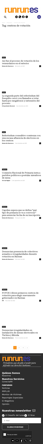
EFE (3, 300)
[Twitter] (26, 440)
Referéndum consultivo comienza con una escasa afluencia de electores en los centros (21, 138)
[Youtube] (17, 440)
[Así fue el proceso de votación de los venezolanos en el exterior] (21, 44)
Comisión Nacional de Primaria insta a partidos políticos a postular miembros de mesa (21, 175)
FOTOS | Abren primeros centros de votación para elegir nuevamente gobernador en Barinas (20, 295)
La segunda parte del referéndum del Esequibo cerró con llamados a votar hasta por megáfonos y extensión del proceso (21, 99)
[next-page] (27, 347)
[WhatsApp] (20, 17)
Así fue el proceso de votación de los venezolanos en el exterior (20, 62)
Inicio (3, 22)
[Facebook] (23, 17)
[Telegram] (16, 17)
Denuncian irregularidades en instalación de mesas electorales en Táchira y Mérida (20, 332)
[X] (26, 17)
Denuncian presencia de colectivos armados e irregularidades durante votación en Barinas (20, 254)
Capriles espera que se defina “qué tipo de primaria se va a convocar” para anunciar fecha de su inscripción (21, 212)
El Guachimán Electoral (8, 106)
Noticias (5, 169)
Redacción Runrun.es (8, 66)
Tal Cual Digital (6, 180)
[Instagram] (30, 440)
